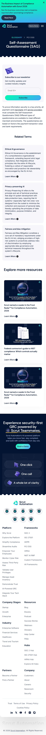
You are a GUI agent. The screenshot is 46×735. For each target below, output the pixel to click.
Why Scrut (6, 533)
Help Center (29, 634)
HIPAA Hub (29, 659)
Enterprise (6, 616)
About (26, 680)
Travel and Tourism (10, 641)
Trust (10, 703)
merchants (19, 110)
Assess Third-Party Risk (10, 563)
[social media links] (12, 712)
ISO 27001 (28, 537)
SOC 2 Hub (29, 650)
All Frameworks (30, 564)
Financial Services (9, 632)
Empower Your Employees (8, 552)
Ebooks (27, 612)
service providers (34, 110)
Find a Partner (8, 680)
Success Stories (31, 621)
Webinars (28, 625)
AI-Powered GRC (9, 588)
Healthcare (6, 637)
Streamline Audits (9, 546)
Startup (5, 607)
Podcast (27, 616)
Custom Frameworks (33, 560)
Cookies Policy (23, 708)
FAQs (26, 639)
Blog (26, 607)
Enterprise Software (10, 628)
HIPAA (27, 551)
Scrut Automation (17, 730)
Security (27, 693)
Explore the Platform (11, 537)
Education (6, 646)
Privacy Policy (32, 703)
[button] (42, 26)
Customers (28, 675)
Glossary (28, 630)
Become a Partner (9, 675)
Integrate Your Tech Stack (10, 594)
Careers (27, 684)
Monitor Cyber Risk (10, 558)
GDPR (26, 542)
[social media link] (16, 712)
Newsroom (28, 689)
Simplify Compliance (11, 542)
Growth (5, 612)
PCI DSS (27, 546)
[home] (10, 26)
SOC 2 (27, 533)
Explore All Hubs (31, 664)
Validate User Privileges (8, 571)
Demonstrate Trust (10, 584)
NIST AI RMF (29, 555)
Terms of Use (19, 703)
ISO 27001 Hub (30, 655)
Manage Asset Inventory (8, 578)
